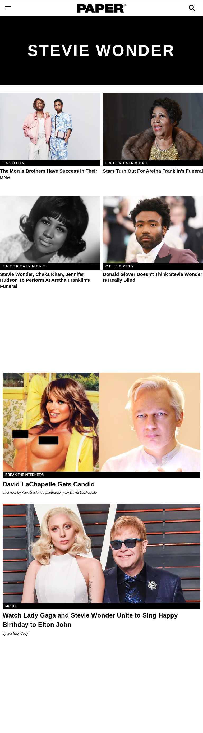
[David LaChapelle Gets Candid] (101, 422)
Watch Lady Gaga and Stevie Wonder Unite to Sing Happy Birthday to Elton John (90, 620)
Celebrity (120, 266)
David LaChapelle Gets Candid (49, 484)
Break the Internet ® (24, 475)
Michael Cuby (17, 634)
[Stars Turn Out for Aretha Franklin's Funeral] (153, 126)
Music (10, 606)
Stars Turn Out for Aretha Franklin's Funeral (153, 171)
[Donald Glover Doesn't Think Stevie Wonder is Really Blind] (153, 229)
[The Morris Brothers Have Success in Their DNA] (50, 126)
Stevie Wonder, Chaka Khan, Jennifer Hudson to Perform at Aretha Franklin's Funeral (45, 280)
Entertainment (127, 163)
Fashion (14, 163)
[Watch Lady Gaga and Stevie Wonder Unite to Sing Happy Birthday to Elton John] (101, 553)
